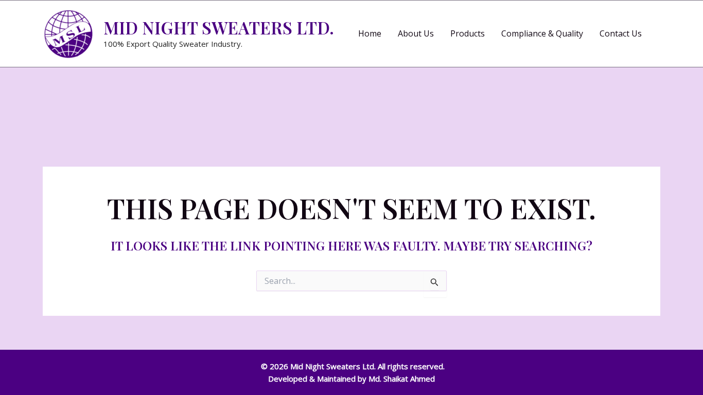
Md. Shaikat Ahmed (401, 378)
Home (369, 33)
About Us (416, 33)
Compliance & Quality (542, 33)
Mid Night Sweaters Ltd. (218, 27)
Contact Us (621, 33)
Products (467, 33)
